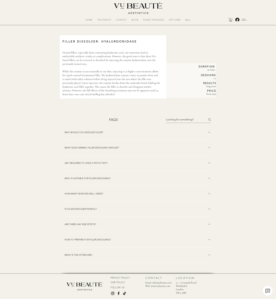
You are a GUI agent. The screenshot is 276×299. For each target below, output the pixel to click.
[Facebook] (118, 293)
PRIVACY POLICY (120, 278)
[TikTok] (124, 293)
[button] (231, 20)
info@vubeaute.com (162, 282)
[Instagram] (113, 293)
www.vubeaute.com (160, 286)
